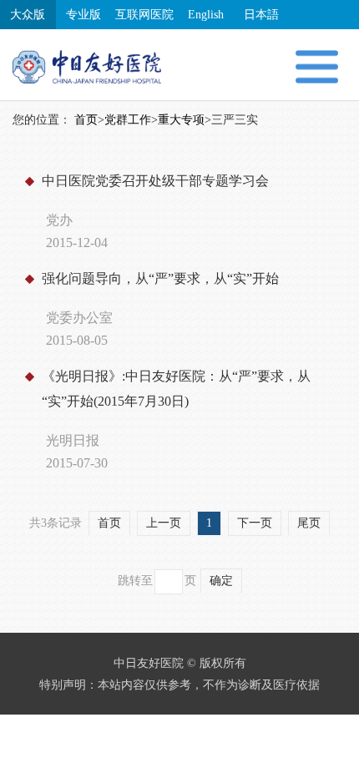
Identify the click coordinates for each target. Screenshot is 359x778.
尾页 (309, 523)
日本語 (261, 14)
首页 (86, 120)
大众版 (27, 14)
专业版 (83, 14)
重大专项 (181, 120)
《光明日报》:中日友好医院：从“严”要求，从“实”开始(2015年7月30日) (176, 388)
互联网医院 (144, 14)
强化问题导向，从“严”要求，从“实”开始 (160, 278)
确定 (221, 580)
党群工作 (127, 120)
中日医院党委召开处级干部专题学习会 (155, 181)
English (206, 14)
